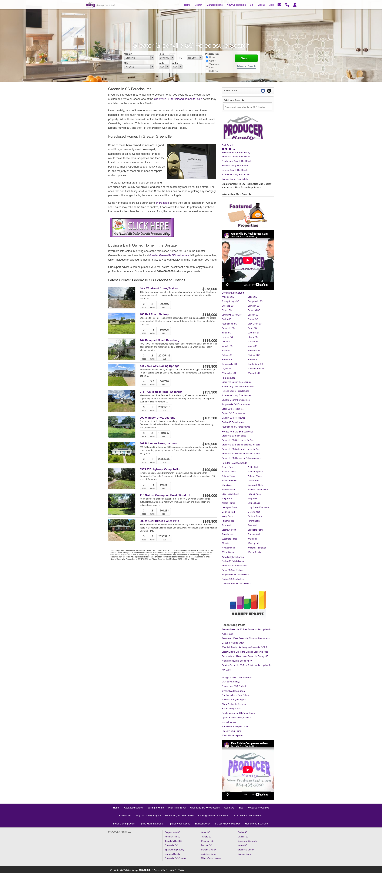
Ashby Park (253, 466)
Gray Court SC (255, 323)
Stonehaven (227, 534)
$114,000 (209, 340)
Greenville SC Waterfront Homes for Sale (241, 449)
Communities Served (233, 292)
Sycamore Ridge (229, 538)
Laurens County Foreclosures (236, 399)
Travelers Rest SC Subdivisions (236, 583)
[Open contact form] (279, 4)
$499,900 (209, 366)
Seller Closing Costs (231, 708)
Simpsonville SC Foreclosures (236, 404)
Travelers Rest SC (256, 368)
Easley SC (226, 319)
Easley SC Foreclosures (233, 422)
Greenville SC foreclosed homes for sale (178, 99)
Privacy (181, 869)
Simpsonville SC (229, 363)
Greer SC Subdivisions (232, 570)
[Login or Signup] (294, 4)
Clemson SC (253, 305)
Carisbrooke (253, 480)
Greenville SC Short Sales (234, 435)
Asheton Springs (255, 471)
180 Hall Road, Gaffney (154, 314)
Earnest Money (229, 721)
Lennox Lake (254, 502)
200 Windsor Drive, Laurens (157, 417)
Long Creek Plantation (258, 507)
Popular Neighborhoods (234, 463)
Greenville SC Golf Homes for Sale (238, 440)
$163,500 (209, 418)
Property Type (212, 53)
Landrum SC (254, 332)
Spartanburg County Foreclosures (238, 386)
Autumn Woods (255, 475)
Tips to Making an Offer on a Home (238, 712)
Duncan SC (253, 314)
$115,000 (209, 314)
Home (212, 57)
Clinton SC (227, 310)
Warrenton (253, 538)
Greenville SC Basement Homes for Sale (241, 444)
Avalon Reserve (229, 480)
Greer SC (252, 328)
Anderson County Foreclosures (236, 395)
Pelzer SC (226, 350)
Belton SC (252, 296)
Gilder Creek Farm (230, 493)
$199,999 (209, 469)
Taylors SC (227, 368)
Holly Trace (227, 498)
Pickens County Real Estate (235, 165)
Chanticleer (227, 484)
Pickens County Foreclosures (235, 390)
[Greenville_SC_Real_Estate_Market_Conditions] (248, 604)
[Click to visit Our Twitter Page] (226, 149)
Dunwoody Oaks (255, 484)
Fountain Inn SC (229, 323)
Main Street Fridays (231, 681)
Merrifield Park (228, 511)
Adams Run (227, 466)
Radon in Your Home (231, 730)
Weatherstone (228, 547)
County (128, 53)
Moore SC (252, 346)
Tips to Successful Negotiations (236, 717)
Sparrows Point (229, 529)
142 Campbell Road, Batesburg (159, 340)
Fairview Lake (228, 489)
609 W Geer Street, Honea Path (159, 521)
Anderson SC (228, 296)
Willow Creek (228, 552)
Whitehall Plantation (257, 547)
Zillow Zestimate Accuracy (234, 703)
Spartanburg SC (255, 363)
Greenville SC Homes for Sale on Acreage (241, 458)
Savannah (252, 525)
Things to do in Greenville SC (237, 677)
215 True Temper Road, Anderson (161, 391)
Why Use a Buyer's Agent (234, 699)
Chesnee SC (228, 305)
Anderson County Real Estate (235, 174)
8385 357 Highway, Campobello (160, 469)
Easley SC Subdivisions (233, 561)
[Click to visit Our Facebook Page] (223, 149)
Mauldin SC (227, 346)
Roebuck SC (227, 359)
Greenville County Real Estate (236, 156)
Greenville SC (228, 328)
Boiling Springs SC (230, 301)
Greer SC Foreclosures (233, 408)
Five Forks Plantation (258, 489)
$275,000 (209, 288)
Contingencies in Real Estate (235, 695)
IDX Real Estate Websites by (122, 869)
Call (224, 145)
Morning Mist (254, 511)
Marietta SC (253, 341)
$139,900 (209, 392)
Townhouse (214, 64)
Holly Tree (252, 498)
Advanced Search (246, 66)
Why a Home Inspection (233, 735)
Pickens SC (227, 354)
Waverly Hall (253, 543)
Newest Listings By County (236, 152)
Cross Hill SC (254, 310)
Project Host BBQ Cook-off (234, 686)
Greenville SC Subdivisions (234, 565)
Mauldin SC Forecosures (233, 417)
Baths (175, 62)
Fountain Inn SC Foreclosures (236, 426)
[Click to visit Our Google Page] (234, 149)
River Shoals (254, 520)
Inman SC (226, 332)
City (126, 62)
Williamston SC (229, 372)
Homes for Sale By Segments (237, 431)
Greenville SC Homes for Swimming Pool (241, 453)
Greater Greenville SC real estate (169, 255)
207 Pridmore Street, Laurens (158, 443)
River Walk (227, 525)
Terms (171, 869)
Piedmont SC (254, 354)
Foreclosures (228, 377)
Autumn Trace (228, 475)
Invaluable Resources (233, 691)
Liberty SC (253, 337)
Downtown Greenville (232, 314)
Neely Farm (227, 516)
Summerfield (254, 534)
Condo (212, 60)
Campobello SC (255, 301)
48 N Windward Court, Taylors (159, 288)
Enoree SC (253, 319)
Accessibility (159, 869)
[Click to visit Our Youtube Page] (230, 149)
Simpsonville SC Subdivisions (235, 574)
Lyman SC (226, 341)
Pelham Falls (228, 520)
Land (211, 67)
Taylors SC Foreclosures (233, 413)
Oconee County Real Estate (235, 178)
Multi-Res (213, 70)
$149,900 (209, 521)
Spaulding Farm (255, 529)
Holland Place (254, 493)
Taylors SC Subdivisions (233, 578)
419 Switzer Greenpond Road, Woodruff (165, 495)
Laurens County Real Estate (235, 169)
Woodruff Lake (254, 552)
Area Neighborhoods (233, 557)
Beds (161, 62)
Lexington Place (229, 507)
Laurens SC (227, 337)
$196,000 (209, 495)
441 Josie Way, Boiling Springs (159, 366)
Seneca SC (253, 359)
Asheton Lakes (229, 471)
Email (230, 145)
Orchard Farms (255, 516)
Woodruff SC (254, 372)
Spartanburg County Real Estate (237, 160)
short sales (162, 202)
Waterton (226, 543)
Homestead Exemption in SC (235, 726)
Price (161, 53)
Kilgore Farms (228, 502)
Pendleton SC (254, 350)
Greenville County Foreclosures (236, 381)
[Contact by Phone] (287, 4)
